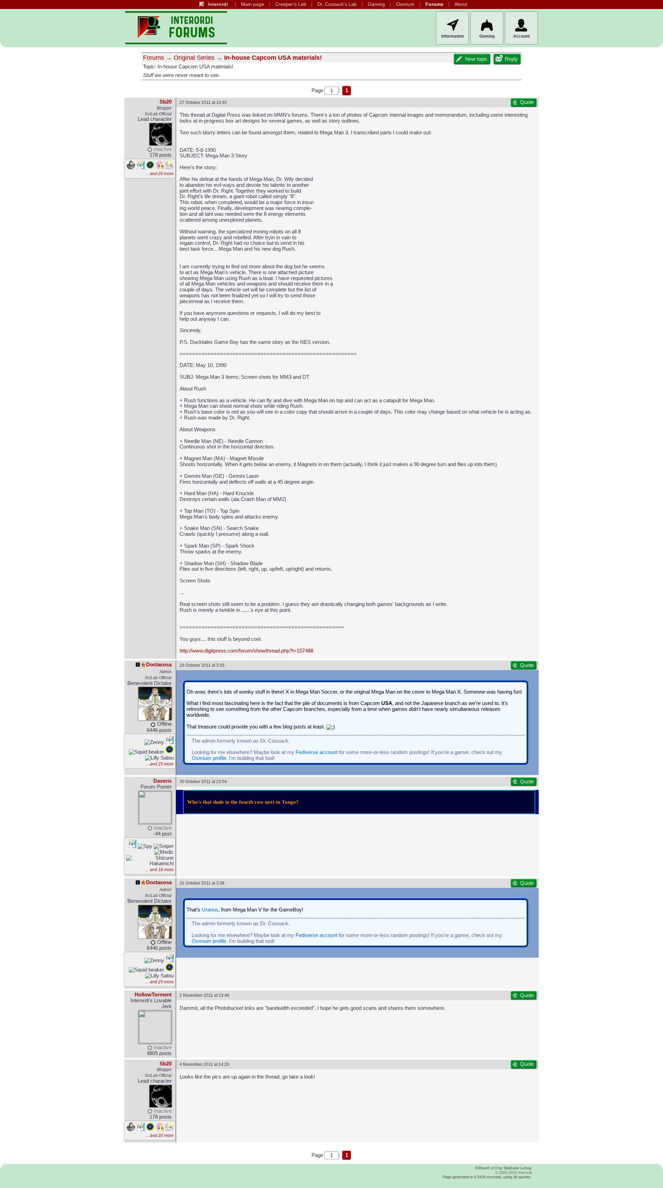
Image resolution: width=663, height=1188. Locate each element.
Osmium (405, 4)
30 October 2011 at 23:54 (203, 781)
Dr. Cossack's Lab (337, 4)
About (460, 4)
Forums (434, 4)
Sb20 (166, 102)
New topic (476, 59)
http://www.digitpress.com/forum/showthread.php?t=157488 (246, 651)
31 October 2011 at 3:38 (202, 883)
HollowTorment (153, 994)
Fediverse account (316, 752)
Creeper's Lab (290, 4)
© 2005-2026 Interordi (513, 1172)
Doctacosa (159, 664)
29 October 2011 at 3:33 (202, 665)
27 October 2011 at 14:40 (203, 102)
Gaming (376, 4)
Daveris (162, 781)
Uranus (210, 909)
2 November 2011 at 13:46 (204, 995)
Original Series (194, 57)
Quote (527, 102)
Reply (511, 59)
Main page (252, 4)
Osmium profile (209, 758)
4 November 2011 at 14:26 (204, 1064)
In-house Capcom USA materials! (273, 57)
